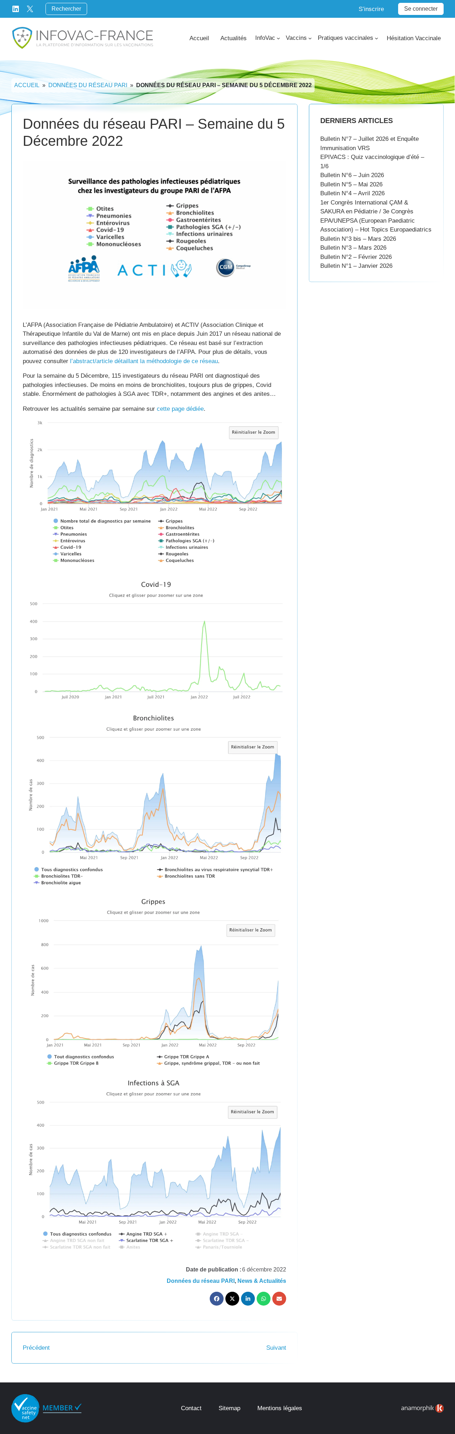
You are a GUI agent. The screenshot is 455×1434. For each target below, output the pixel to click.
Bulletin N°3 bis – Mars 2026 (358, 238)
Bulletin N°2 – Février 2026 (356, 257)
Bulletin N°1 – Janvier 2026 (356, 265)
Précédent (36, 1347)
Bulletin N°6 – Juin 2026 (352, 175)
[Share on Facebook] (217, 1299)
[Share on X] (232, 1299)
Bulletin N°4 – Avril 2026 (352, 193)
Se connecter (421, 9)
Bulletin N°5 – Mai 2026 (351, 184)
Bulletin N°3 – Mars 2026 (353, 247)
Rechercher (66, 9)
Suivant (276, 1347)
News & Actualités (261, 1281)
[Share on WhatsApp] (264, 1299)
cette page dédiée (180, 408)
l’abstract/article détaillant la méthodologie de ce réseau (144, 361)
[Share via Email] (279, 1299)
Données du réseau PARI (87, 85)
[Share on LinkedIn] (248, 1299)
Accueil (26, 85)
